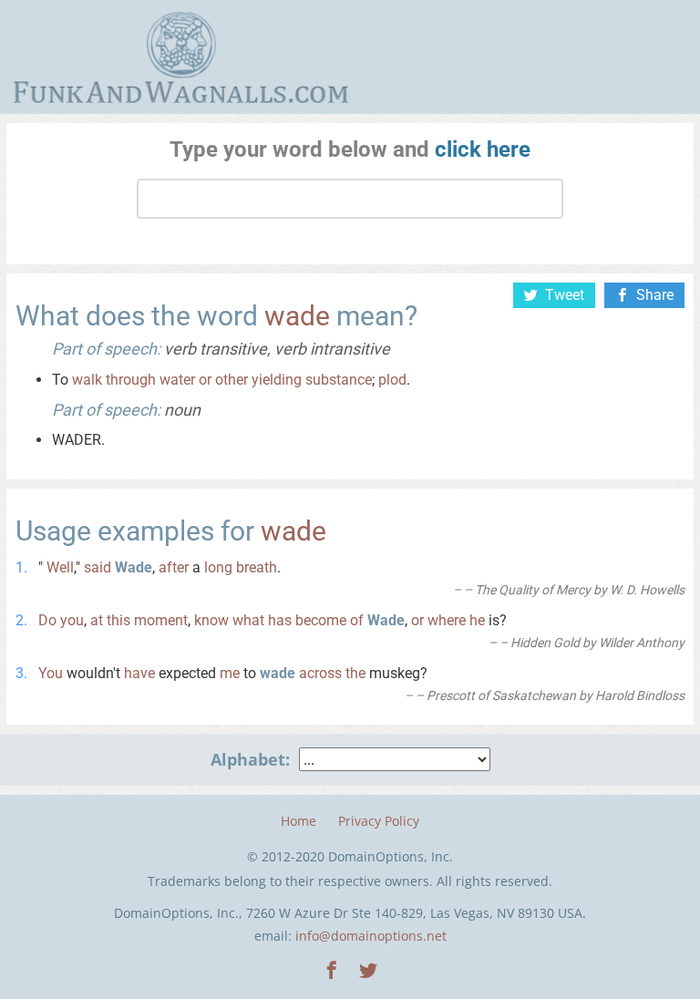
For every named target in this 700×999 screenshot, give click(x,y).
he (477, 620)
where (446, 620)
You (50, 673)
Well (60, 567)
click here (482, 149)
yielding (277, 379)
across (320, 673)
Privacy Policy (378, 820)
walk (87, 379)
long (218, 567)
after (174, 567)
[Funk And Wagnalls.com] (181, 57)
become (320, 620)
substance (338, 379)
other (231, 379)
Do (47, 620)
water (177, 379)
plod (392, 379)
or (205, 379)
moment (161, 620)
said (97, 567)
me (230, 673)
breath (256, 567)
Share (655, 295)
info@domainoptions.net (371, 935)
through (131, 379)
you (72, 620)
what (248, 620)
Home (298, 820)
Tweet (564, 295)
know (211, 620)
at (96, 620)
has (280, 620)
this (118, 620)
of (357, 620)
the (355, 673)
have (139, 673)
